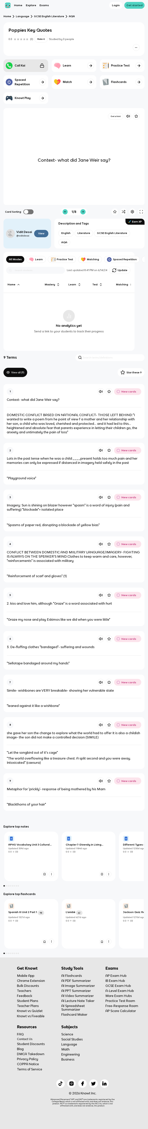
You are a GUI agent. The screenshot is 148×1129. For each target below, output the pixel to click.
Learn (39, 259)
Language (22, 16)
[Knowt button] (136, 47)
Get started (134, 5)
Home (18, 5)
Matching (93, 259)
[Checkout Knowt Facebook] (82, 1083)
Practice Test (65, 259)
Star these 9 (134, 372)
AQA (72, 16)
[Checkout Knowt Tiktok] (60, 1083)
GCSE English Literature (49, 16)
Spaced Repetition (125, 259)
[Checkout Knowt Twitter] (93, 1083)
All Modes (15, 259)
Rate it (41, 39)
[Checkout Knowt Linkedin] (104, 1083)
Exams (44, 5)
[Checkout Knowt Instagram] (71, 1083)
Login (116, 5)
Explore (31, 5)
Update (122, 270)
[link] (31, 856)
